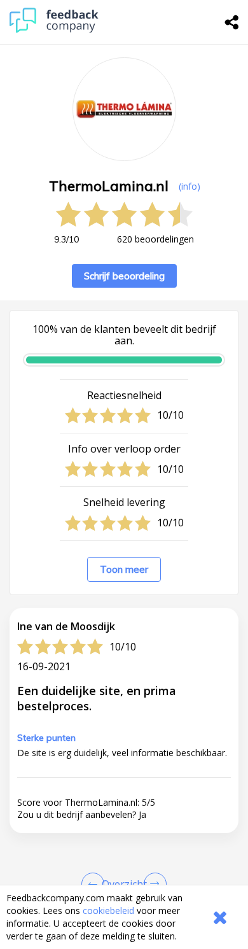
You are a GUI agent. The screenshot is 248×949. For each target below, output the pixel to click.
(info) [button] (189, 186)
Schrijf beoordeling (124, 276)
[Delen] (232, 22)
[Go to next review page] (153, 884)
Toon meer (124, 569)
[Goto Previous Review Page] (95, 884)
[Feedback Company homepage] (54, 29)
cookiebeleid (108, 910)
